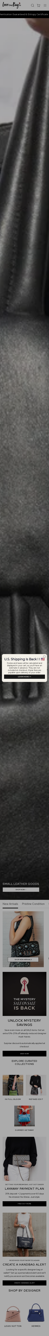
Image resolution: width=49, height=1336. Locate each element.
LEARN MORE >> (24, 677)
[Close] (44, 656)
